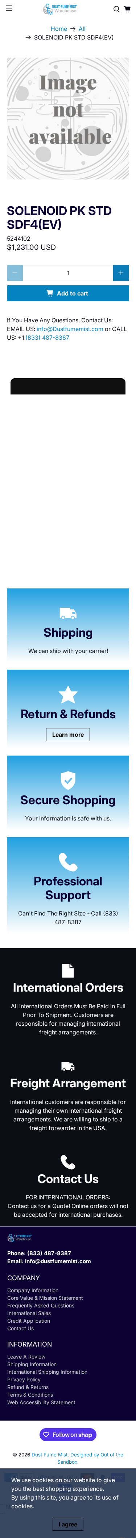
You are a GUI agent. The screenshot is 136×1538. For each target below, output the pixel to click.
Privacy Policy (24, 1379)
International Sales (29, 1313)
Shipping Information (32, 1364)
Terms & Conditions (30, 1395)
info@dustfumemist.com (58, 1261)
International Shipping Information (47, 1372)
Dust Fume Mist (49, 1455)
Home (59, 29)
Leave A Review (26, 1356)
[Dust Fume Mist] (68, 9)
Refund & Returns (28, 1387)
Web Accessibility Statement (41, 1402)
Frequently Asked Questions (40, 1305)
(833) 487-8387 (47, 337)
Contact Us (20, 1328)
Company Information (32, 1290)
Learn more (68, 734)
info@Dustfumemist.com (71, 328)
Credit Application (28, 1321)
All (82, 29)
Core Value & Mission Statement (45, 1298)
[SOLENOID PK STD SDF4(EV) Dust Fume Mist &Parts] (68, 118)
